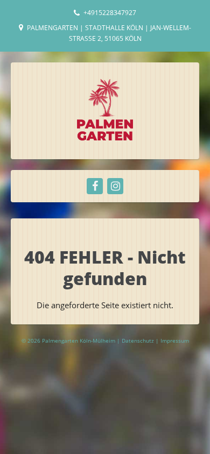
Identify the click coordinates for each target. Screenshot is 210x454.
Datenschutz (139, 340)
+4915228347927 (109, 12)
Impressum (174, 340)
